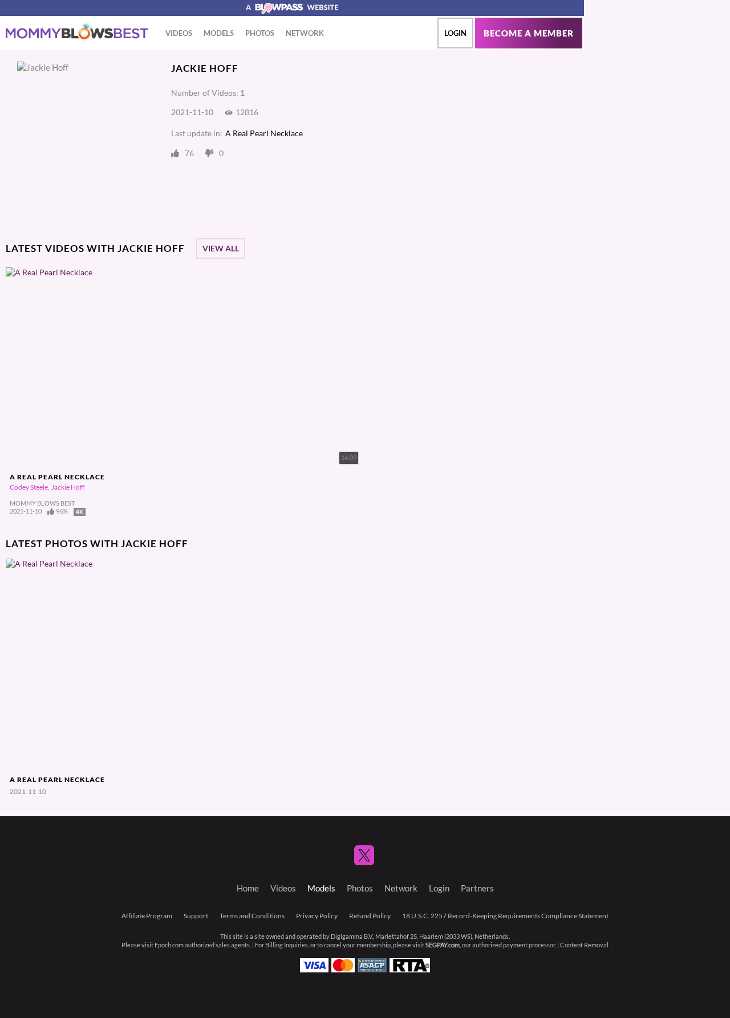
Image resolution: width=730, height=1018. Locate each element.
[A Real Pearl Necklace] (76, 665)
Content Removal (584, 945)
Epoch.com (169, 945)
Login (455, 33)
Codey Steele (29, 487)
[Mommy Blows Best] (77, 32)
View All (220, 248)
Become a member (529, 33)
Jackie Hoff (67, 487)
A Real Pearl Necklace (264, 133)
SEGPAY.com (442, 945)
